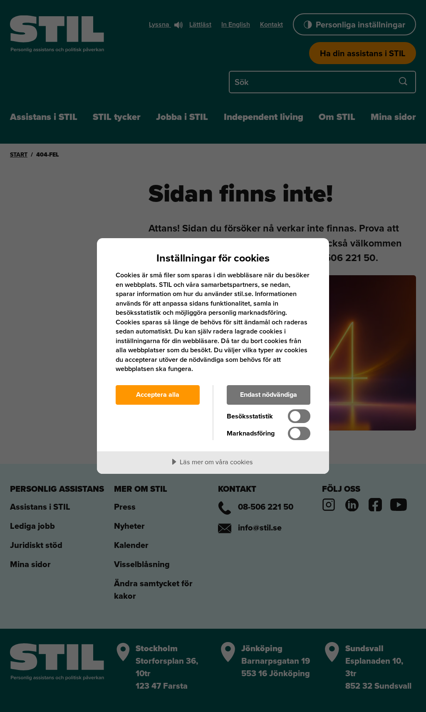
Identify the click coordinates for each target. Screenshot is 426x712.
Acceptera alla (157, 394)
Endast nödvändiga (268, 394)
